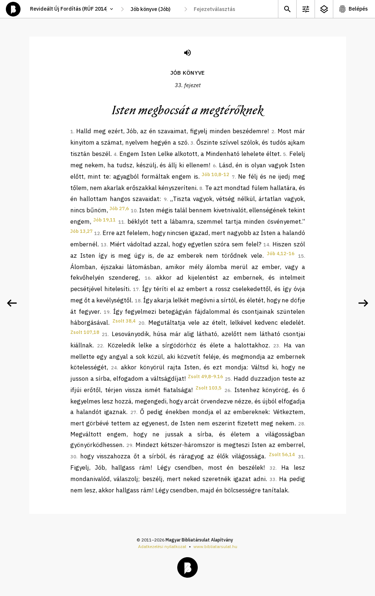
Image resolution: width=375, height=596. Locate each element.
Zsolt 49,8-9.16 (205, 376)
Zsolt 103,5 (209, 388)
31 (301, 457)
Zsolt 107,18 (84, 332)
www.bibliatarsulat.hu (215, 546)
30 (73, 457)
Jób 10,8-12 (215, 174)
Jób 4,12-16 (280, 253)
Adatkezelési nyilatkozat (162, 546)
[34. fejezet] (363, 303)
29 (129, 445)
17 (136, 289)
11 (121, 222)
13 (104, 245)
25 (228, 379)
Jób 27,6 (119, 208)
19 (106, 312)
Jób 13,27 (81, 231)
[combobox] (154, 9)
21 (105, 334)
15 (301, 256)
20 (141, 323)
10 (134, 211)
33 (272, 479)
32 (272, 468)
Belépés (358, 8)
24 (114, 368)
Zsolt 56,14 (282, 454)
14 (266, 245)
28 (301, 424)
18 (138, 301)
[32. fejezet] (11, 303)
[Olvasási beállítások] (305, 9)
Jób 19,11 (104, 220)
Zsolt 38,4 (123, 321)
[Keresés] (287, 9)
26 (227, 390)
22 (100, 346)
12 (97, 233)
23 (276, 346)
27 (133, 412)
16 (148, 278)
